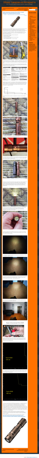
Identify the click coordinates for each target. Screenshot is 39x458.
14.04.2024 (5, 14)
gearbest (30, 45)
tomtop (36, 47)
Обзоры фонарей (23, 14)
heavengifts (30, 46)
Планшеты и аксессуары (33, 32)
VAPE (30, 18)
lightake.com (33, 46)
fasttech (34, 44)
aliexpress (30, 43)
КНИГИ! (31, 24)
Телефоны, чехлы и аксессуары (32, 40)
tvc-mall (30, 48)
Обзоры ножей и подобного (33, 30)
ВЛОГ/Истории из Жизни (33, 19)
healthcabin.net (33, 45)
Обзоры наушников (32, 29)
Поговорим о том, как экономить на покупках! (32, 34)
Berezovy (26, 15)
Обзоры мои (18, 14)
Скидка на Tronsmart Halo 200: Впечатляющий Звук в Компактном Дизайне (22, 9)
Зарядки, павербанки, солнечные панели (32, 21)
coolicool (30, 44)
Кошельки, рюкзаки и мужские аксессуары (32, 26)
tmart (34, 47)
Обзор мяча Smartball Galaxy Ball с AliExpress (8, 9)
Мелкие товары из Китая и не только (12, 14)
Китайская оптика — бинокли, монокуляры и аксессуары (32, 23)
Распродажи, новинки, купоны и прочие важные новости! (32, 36)
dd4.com (32, 44)
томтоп (31, 50)
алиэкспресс (33, 49)
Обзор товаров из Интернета (19, 2)
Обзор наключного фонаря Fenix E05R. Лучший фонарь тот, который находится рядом (13, 12)
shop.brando (32, 47)
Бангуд (32, 48)
